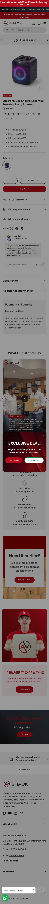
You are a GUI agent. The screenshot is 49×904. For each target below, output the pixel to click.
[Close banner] (46, 3)
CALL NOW (14, 460)
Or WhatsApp (34, 460)
